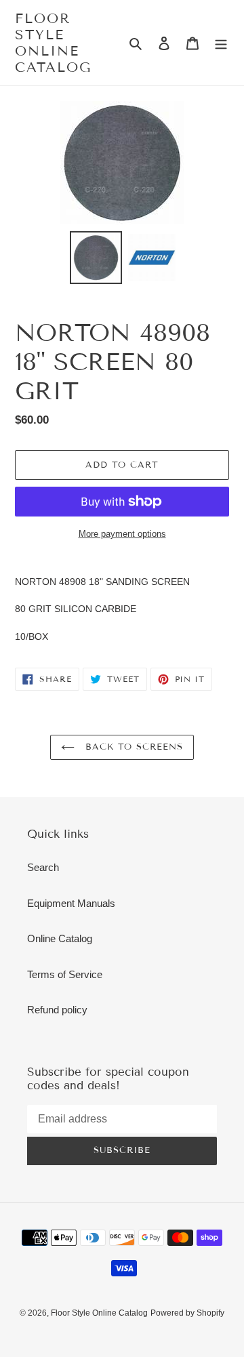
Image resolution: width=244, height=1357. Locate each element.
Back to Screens (132, 747)
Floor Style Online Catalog (53, 42)
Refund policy (57, 1009)
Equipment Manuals (71, 903)
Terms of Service (64, 974)
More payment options (122, 534)
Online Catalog (59, 938)
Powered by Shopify (187, 1313)
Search (43, 867)
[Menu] (221, 43)
